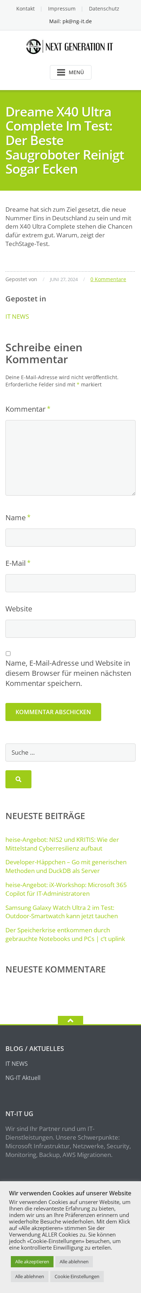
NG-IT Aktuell (22, 1078)
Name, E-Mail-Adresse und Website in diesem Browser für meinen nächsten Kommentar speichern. (68, 673)
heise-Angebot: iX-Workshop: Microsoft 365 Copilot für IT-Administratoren (66, 889)
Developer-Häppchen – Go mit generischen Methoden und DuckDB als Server (66, 866)
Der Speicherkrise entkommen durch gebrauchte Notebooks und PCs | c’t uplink (65, 934)
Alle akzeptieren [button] (32, 1261)
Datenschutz (104, 8)
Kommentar (25, 409)
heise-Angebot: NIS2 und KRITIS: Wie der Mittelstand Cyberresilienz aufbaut (62, 843)
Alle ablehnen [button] (74, 1261)
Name (15, 517)
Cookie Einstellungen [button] (77, 1276)
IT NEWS (17, 316)
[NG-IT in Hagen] (70, 46)
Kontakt (25, 8)
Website (18, 609)
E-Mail (15, 563)
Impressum (62, 8)
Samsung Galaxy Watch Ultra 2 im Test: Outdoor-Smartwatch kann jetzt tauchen (61, 911)
